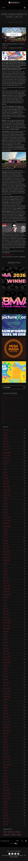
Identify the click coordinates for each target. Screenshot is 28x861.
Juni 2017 (5, 739)
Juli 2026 (5, 432)
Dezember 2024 (6, 486)
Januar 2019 (6, 685)
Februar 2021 (6, 614)
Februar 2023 (6, 546)
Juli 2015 (5, 804)
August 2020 (6, 631)
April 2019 (5, 676)
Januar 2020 (6, 651)
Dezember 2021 (6, 585)
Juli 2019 (5, 668)
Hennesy (5, 47)
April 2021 (5, 608)
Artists (4, 831)
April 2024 (5, 509)
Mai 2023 (5, 537)
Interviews (17, 831)
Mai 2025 (5, 472)
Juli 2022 (5, 566)
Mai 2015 (5, 810)
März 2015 (5, 815)
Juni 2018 (5, 705)
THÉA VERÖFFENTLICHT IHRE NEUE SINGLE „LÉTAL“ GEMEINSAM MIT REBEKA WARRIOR (13, 401)
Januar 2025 (6, 483)
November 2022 (6, 554)
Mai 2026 (5, 438)
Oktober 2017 (6, 727)
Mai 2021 (5, 605)
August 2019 (6, 665)
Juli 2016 (5, 770)
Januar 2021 (6, 617)
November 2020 (6, 622)
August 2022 (6, 563)
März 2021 (5, 611)
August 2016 (6, 767)
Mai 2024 (5, 506)
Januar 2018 (6, 719)
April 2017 (5, 744)
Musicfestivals (17, 22)
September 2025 (6, 461)
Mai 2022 (5, 571)
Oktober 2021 (6, 591)
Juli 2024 (5, 500)
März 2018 (5, 713)
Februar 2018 (6, 716)
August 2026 (6, 429)
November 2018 (6, 690)
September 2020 (6, 628)
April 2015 (5, 812)
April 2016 (5, 778)
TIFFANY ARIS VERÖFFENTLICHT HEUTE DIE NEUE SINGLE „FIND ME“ (14, 396)
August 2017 (6, 733)
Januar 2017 (6, 753)
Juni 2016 (5, 773)
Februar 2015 (6, 818)
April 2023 (5, 540)
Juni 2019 (5, 671)
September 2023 (6, 526)
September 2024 (6, 495)
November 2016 (6, 759)
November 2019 (6, 656)
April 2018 (5, 710)
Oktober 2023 (6, 523)
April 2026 (5, 441)
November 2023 (6, 520)
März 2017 (5, 747)
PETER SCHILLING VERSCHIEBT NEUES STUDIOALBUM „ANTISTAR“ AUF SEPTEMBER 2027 (14, 413)
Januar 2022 (6, 583)
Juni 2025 (5, 469)
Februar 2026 (6, 446)
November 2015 (6, 793)
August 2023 (6, 529)
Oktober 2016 (6, 761)
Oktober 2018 (6, 693)
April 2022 (5, 574)
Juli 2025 (5, 466)
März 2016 (5, 781)
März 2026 (5, 444)
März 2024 (5, 512)
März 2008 (5, 824)
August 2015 (6, 801)
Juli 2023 (5, 532)
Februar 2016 (6, 784)
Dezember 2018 (6, 688)
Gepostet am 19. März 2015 (16, 47)
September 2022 (6, 560)
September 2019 (6, 662)
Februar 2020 (6, 648)
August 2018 (6, 699)
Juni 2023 (5, 534)
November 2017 (6, 725)
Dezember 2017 (6, 722)
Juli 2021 (5, 600)
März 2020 (5, 645)
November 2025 (6, 455)
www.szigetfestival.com (7, 254)
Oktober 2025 (6, 458)
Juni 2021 (5, 602)
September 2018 (6, 696)
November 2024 (6, 489)
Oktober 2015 (6, 795)
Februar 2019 (6, 682)
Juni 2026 (5, 435)
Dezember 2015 (6, 790)
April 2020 (5, 642)
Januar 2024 (6, 514)
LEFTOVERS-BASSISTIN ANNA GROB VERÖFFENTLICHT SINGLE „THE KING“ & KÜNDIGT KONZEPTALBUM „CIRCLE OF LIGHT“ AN (14, 419)
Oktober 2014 (6, 821)
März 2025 (5, 478)
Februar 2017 (6, 750)
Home (9, 22)
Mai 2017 (5, 742)
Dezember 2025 (6, 452)
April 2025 (5, 475)
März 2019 (5, 679)
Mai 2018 (5, 708)
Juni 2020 (5, 636)
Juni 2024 (5, 503)
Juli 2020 (5, 634)
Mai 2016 (5, 776)
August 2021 (6, 597)
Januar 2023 (6, 549)
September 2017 (6, 730)
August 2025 (6, 463)
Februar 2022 (6, 580)
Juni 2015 (5, 807)
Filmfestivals (11, 831)
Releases (19, 834)
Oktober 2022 (6, 557)
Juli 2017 (5, 736)
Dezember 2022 (6, 551)
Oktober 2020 (6, 625)
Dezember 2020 (6, 619)
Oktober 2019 (6, 659)
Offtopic (13, 834)
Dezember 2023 (6, 517)
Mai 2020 (5, 639)
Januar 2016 (6, 787)
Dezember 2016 (6, 756)
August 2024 (6, 497)
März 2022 (5, 577)
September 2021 (6, 594)
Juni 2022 (5, 568)
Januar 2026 (6, 449)
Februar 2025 (6, 480)
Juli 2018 (5, 702)
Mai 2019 (5, 673)
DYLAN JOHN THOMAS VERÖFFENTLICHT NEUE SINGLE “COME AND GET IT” (13, 407)
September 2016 (6, 764)
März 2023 (5, 543)
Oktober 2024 (6, 492)
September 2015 (6, 798)
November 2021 (6, 588)
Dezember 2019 (6, 654)
